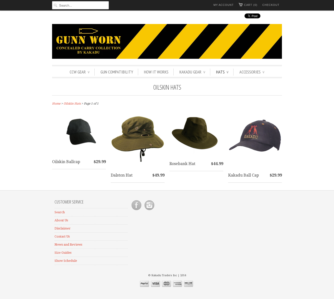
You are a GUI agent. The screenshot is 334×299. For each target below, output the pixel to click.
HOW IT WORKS (156, 72)
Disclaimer (63, 228)
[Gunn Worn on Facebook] (136, 210)
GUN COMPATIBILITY (116, 72)
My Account (223, 4)
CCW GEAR (79, 72)
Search (60, 212)
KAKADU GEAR (192, 72)
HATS (222, 72)
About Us (61, 220)
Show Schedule (66, 261)
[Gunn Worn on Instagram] (149, 210)
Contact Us (62, 236)
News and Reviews (68, 244)
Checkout (270, 4)
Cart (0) (250, 4)
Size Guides (63, 252)
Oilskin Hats (167, 87)
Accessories (251, 72)
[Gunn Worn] (167, 42)
